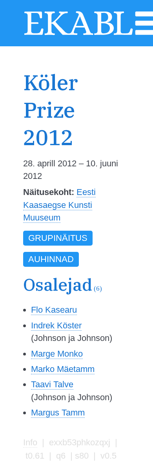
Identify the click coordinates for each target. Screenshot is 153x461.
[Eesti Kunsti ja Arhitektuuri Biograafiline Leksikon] (78, 34)
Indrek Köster (56, 325)
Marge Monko (57, 354)
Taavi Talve (52, 384)
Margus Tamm (58, 412)
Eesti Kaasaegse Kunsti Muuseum (59, 204)
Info (30, 442)
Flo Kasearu (54, 310)
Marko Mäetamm (63, 369)
